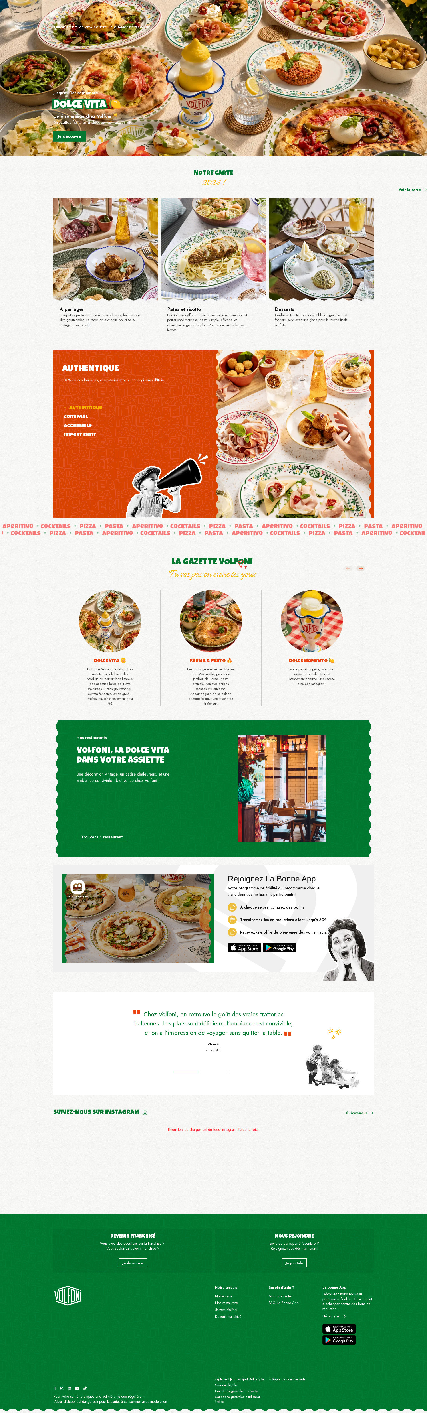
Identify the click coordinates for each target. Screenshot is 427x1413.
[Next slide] (360, 568)
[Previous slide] (348, 568)
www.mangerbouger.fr (162, 1396)
